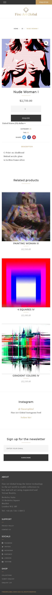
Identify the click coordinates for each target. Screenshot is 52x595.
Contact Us (6, 529)
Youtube (7, 562)
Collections (7, 575)
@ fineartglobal (26, 409)
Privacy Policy (8, 526)
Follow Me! (26, 417)
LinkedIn (7, 558)
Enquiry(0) (43, 2)
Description (27, 146)
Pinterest (8, 554)
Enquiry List (7, 583)
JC (22, 28)
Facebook (8, 543)
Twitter (7, 546)
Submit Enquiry (8, 579)
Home (16, 28)
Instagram (8, 550)
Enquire (26, 118)
